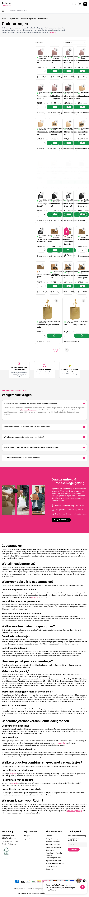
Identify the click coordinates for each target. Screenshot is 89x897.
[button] (75, 4)
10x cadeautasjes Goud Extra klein (48, 326)
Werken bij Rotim (51, 866)
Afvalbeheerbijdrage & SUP (55, 863)
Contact (49, 836)
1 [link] (55, 349)
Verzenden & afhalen (53, 844)
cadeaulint (14, 783)
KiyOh (31, 893)
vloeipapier (35, 597)
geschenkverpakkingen (74, 811)
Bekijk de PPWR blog (61, 520)
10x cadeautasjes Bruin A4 (69, 241)
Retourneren (50, 850)
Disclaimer (49, 869)
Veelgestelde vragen (53, 839)
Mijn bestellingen (29, 839)
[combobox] (48, 10)
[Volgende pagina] (67, 350)
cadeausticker (60, 743)
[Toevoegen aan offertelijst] (42, 50)
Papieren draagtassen (28, 410)
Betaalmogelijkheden (53, 842)
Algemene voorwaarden (54, 860)
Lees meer (52, 32)
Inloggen (27, 836)
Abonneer (73, 849)
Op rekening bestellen (53, 858)
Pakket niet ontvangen (53, 847)
